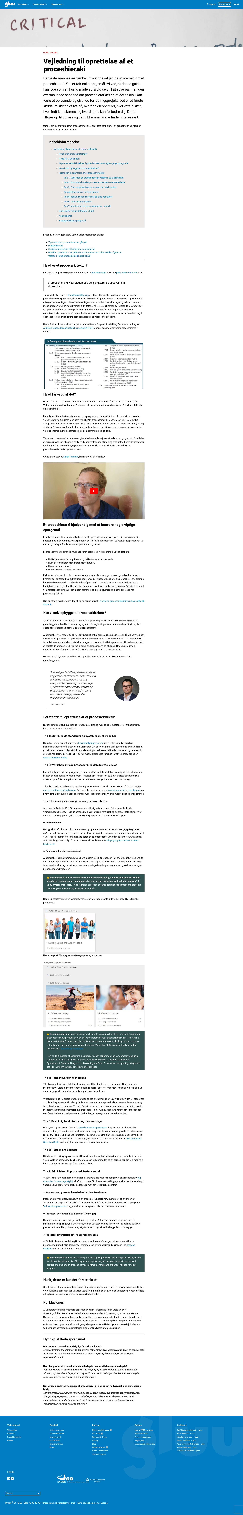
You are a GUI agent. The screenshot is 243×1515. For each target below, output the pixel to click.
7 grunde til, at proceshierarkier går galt (67, 242)
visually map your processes (92, 1127)
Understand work (57, 1430)
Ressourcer (57, 4)
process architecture (126, 272)
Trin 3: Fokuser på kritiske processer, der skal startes (90, 187)
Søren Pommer (70, 456)
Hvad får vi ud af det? (69, 158)
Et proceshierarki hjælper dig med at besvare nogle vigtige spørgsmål (93, 163)
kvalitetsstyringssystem (90, 743)
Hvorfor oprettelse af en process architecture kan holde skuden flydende (85, 252)
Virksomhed (12, 1430)
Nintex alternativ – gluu (186, 1440)
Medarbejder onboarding (145, 1444)
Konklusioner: (66, 215)
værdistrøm (134, 790)
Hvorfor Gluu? (39, 4)
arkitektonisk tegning (78, 295)
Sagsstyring (139, 1440)
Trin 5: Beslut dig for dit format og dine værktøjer (88, 196)
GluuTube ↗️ (97, 1433)
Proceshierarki (55, 245)
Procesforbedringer (143, 1437)
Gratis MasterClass (100, 1451)
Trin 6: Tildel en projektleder (78, 201)
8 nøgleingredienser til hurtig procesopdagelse (71, 249)
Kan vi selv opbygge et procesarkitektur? (79, 168)
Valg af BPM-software (144, 1430)
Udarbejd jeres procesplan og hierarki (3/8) (69, 256)
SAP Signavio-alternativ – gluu (189, 1430)
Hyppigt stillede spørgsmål (72, 220)
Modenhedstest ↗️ (100, 1447)
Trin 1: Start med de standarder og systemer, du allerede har (94, 177)
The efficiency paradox (72, 1048)
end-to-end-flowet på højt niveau (59, 790)
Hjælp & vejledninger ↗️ (102, 1430)
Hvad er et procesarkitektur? (73, 154)
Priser (52, 1447)
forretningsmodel (116, 790)
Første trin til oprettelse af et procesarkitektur (81, 173)
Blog (94, 1444)
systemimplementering (55, 757)
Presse (10, 1440)
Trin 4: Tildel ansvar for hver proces (81, 192)
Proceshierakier (141, 1433)
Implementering (56, 1444)
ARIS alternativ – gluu (186, 1433)
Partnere (10, 1433)
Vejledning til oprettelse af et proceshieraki (75, 149)
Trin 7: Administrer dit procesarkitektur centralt (87, 206)
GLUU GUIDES (50, 52)
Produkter (22, 4)
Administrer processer (55, 1206)
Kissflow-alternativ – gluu (187, 1437)
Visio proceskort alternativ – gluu (191, 1444)
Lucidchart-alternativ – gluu (188, 1451)
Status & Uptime (99, 1454)
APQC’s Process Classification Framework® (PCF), (68, 328)
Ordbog (95, 1440)
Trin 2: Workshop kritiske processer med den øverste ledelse (94, 182)
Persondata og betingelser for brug (58, 1503)
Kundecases (55, 1440)
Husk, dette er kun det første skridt (76, 211)
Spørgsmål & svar (99, 1437)
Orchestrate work (57, 1433)
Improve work (55, 1437)
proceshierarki (99, 272)
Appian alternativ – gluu (187, 1447)
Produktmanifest (14, 1437)
